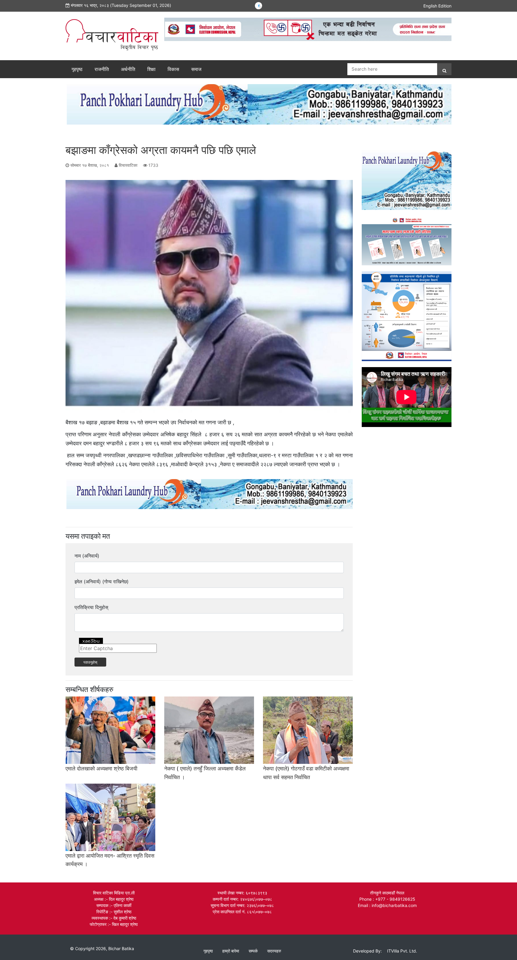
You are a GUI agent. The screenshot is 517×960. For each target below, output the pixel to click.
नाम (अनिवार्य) (86, 556)
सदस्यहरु (274, 950)
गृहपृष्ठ (77, 69)
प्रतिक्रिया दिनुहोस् (91, 607)
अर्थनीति (128, 69)
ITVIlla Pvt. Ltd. (402, 950)
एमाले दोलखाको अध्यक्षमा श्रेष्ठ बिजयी (101, 768)
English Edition (437, 5)
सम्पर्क (253, 950)
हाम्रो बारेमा (230, 950)
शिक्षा (151, 69)
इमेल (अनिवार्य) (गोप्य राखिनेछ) (101, 582)
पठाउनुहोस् (90, 661)
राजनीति (102, 69)
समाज (196, 69)
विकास (173, 69)
